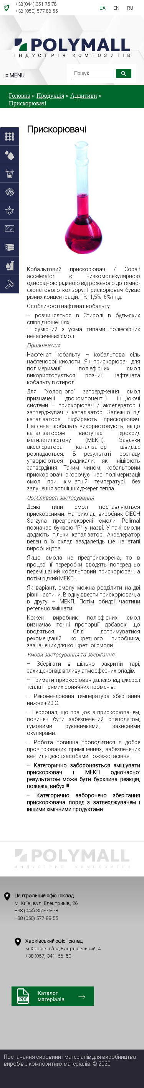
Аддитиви (83, 95)
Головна (19, 95)
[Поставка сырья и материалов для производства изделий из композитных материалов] (72, 48)
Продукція (50, 95)
